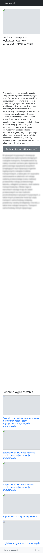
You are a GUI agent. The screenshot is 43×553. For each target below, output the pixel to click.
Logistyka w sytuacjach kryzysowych (21, 543)
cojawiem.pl (9, 3)
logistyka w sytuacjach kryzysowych (21, 516)
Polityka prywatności (10, 550)
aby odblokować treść (21, 149)
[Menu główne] (37, 3)
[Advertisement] (21, 68)
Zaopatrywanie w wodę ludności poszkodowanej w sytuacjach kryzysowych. (19, 455)
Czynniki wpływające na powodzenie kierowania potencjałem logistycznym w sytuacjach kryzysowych (21, 422)
